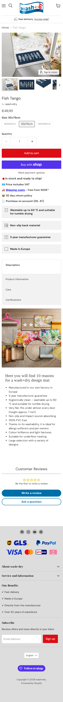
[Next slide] (59, 84)
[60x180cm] (45, 128)
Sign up (50, 639)
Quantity (7, 134)
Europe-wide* (41, 19)
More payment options (31, 172)
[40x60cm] (10, 128)
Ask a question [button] (31, 502)
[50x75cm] (27, 128)
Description (13, 265)
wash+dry (11, 104)
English (30, 655)
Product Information (17, 279)
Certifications (13, 299)
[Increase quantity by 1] (32, 141)
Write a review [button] (31, 493)
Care (8, 289)
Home (5, 27)
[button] (10, 85)
